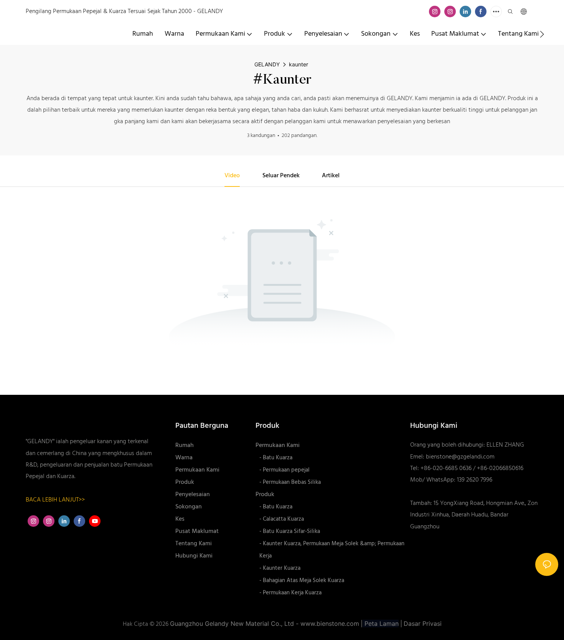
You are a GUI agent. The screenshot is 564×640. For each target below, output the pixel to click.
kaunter (298, 64)
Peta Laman (381, 623)
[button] (542, 34)
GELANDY (267, 64)
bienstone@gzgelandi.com (460, 457)
